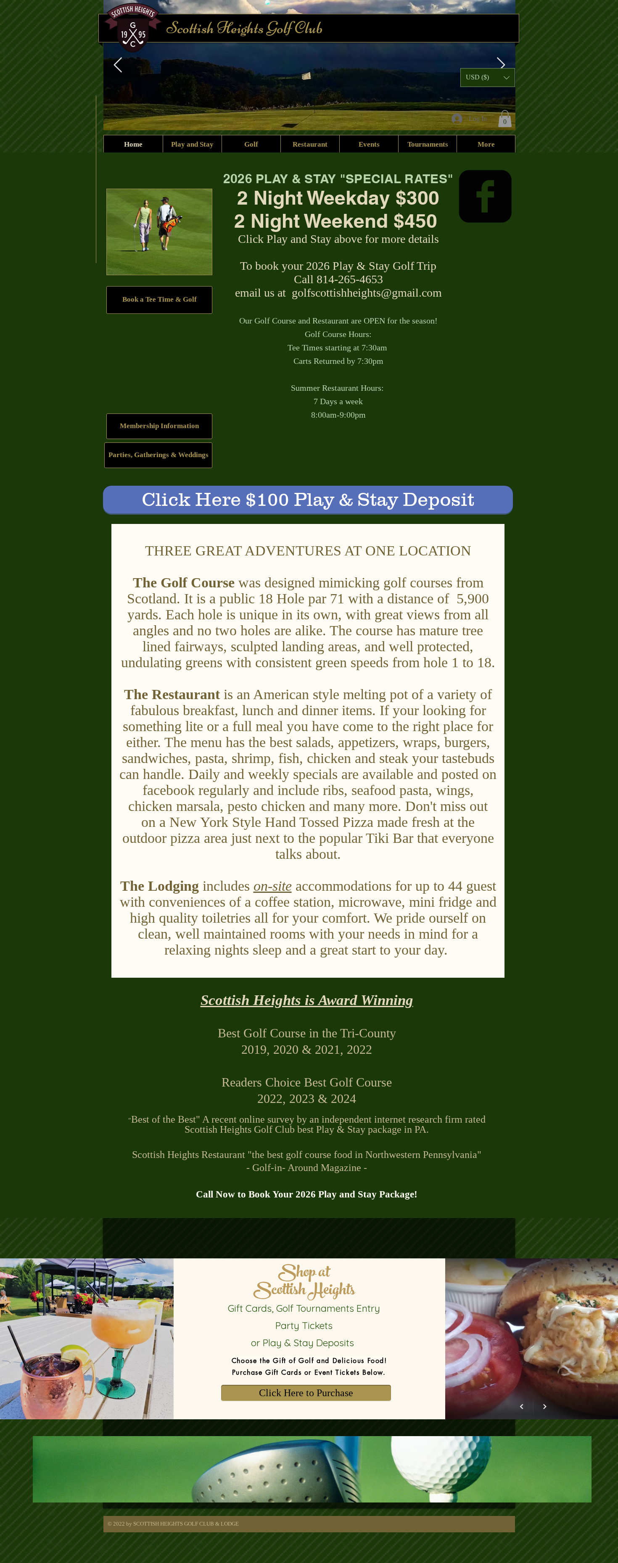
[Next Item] (501, 65)
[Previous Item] (118, 65)
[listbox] (487, 77)
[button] (505, 118)
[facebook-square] (485, 196)
